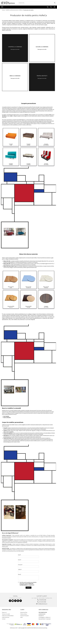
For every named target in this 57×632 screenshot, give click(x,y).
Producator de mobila (28, 10)
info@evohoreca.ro (42, 604)
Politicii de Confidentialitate (26, 584)
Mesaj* (19, 574)
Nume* (19, 559)
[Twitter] (15, 600)
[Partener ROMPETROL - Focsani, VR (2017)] (9, 232)
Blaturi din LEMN (11, 307)
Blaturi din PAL (11, 287)
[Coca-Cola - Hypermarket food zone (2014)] (9, 512)
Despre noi (4, 612)
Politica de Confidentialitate (7, 615)
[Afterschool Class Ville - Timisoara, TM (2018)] (21, 389)
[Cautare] (54, 3)
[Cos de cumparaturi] (54, 7)
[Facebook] (10, 600)
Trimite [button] (28, 587)
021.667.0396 (42, 602)
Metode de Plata (23, 612)
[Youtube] (12, 600)
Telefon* (20, 569)
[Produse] (2, 7)
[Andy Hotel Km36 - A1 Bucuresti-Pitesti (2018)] (9, 389)
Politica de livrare (5, 617)
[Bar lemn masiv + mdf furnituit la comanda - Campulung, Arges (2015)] (21, 512)
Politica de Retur (23, 614)
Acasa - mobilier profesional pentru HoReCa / (12, 10)
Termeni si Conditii (6, 614)
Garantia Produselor (24, 615)
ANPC (21, 617)
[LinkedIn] (18, 600)
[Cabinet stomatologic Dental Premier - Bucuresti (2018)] (21, 232)
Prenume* (20, 564)
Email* (19, 554)
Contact (3, 619)
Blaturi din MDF (28, 307)
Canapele (11, 144)
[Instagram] (20, 600)
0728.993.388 (42, 600)
